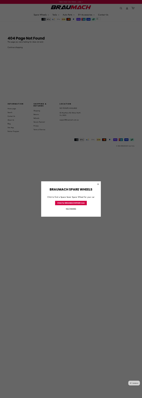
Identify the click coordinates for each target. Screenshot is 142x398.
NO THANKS (71, 209)
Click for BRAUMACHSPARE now (71, 203)
